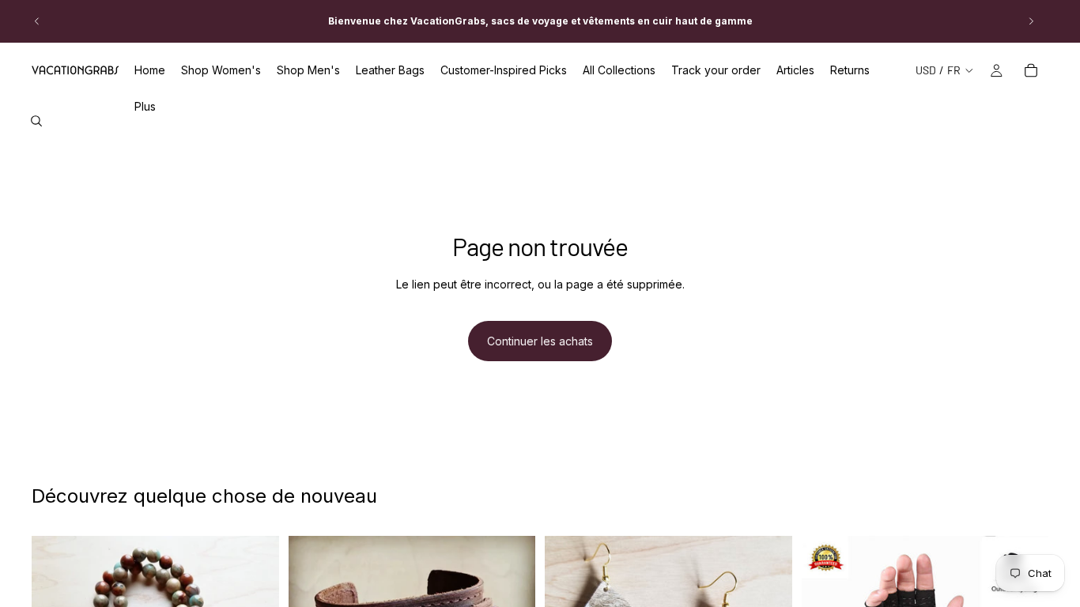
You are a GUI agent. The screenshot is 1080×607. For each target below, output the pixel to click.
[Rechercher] (36, 121)
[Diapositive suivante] (1031, 21)
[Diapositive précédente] (37, 21)
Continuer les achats (540, 341)
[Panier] (1031, 70)
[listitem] (145, 107)
